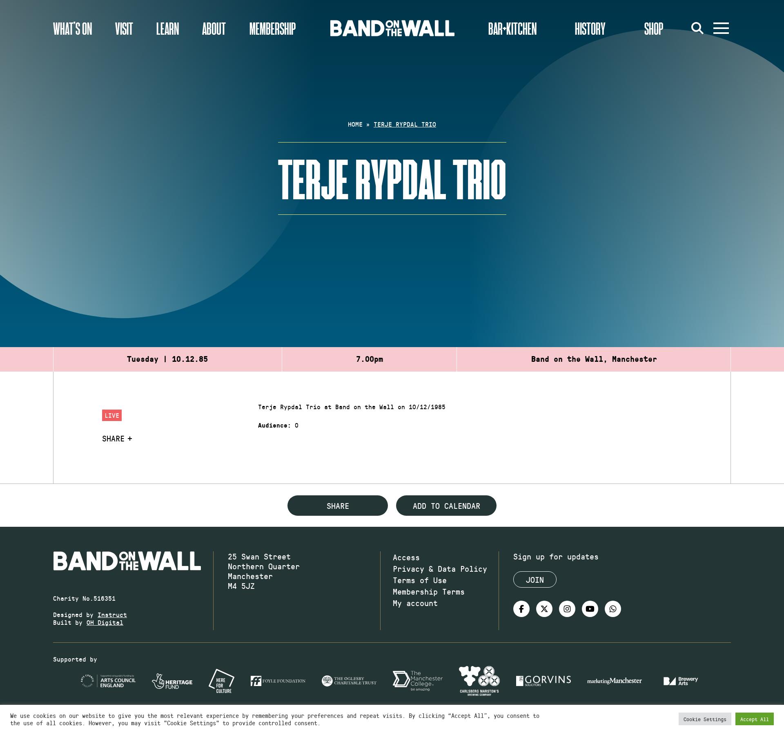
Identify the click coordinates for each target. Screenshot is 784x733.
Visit (124, 28)
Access (406, 557)
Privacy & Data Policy (440, 568)
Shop (654, 28)
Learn (167, 28)
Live (112, 415)
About (214, 28)
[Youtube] (590, 609)
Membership (272, 28)
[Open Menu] (721, 28)
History (590, 28)
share (338, 505)
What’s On (72, 28)
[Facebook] (521, 609)
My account (415, 602)
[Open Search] (697, 28)
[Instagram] (567, 609)
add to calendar (446, 505)
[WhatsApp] (613, 609)
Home (355, 124)
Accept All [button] (754, 718)
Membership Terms (429, 591)
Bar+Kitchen (512, 28)
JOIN (535, 579)
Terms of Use (420, 580)
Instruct (112, 614)
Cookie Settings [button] (705, 718)
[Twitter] (544, 609)
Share (113, 438)
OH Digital (105, 622)
